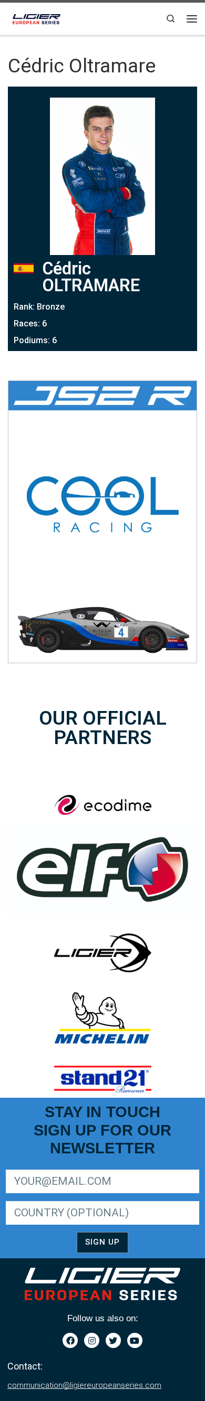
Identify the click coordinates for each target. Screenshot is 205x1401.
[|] (37, 17)
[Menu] (191, 19)
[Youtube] (134, 1340)
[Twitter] (113, 1340)
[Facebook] (70, 1340)
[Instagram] (91, 1340)
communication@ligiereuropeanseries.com (84, 1385)
